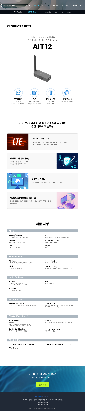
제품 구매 (65, 5)
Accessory (66, 12)
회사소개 (27, 5)
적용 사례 (55, 5)
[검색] (81, 5)
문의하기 (42, 384)
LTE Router (33, 12)
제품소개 (36, 5)
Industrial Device (50, 12)
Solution (45, 5)
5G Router (18, 12)
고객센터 (74, 5)
